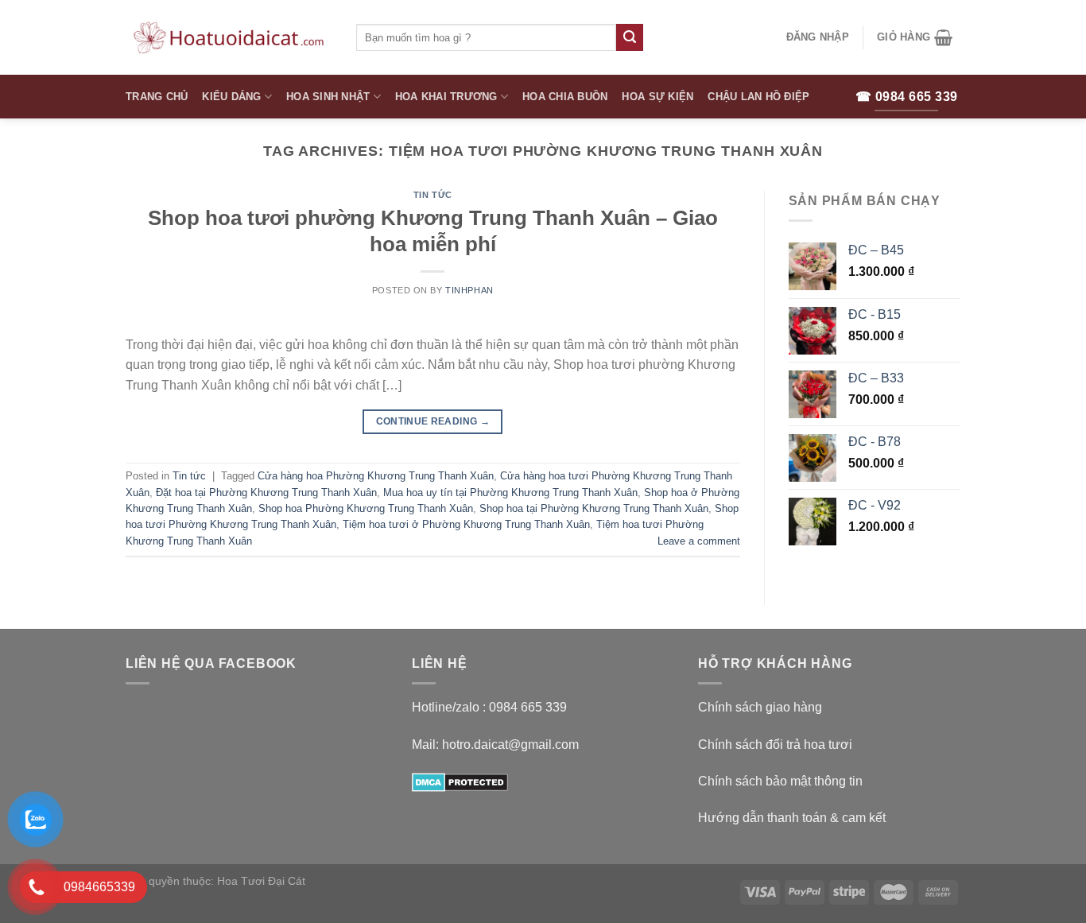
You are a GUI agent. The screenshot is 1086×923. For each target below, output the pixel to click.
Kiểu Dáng (231, 97)
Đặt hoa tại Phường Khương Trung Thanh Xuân (266, 492)
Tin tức (432, 195)
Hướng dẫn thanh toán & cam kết (792, 817)
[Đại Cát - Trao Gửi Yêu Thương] (229, 37)
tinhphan (469, 290)
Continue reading (433, 421)
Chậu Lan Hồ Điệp (758, 97)
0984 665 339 (528, 707)
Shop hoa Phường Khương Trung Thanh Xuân (365, 508)
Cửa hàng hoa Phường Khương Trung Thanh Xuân (376, 476)
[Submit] (629, 37)
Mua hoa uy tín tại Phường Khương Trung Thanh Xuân (510, 492)
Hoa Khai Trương (446, 97)
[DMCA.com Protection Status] (460, 781)
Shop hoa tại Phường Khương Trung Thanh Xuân (593, 508)
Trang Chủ (157, 97)
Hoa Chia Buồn (564, 97)
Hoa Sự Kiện (657, 97)
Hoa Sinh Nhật (328, 97)
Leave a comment (698, 541)
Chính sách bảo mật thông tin (780, 781)
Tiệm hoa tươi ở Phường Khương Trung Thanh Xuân (466, 524)
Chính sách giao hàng (760, 707)
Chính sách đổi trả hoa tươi (775, 744)
